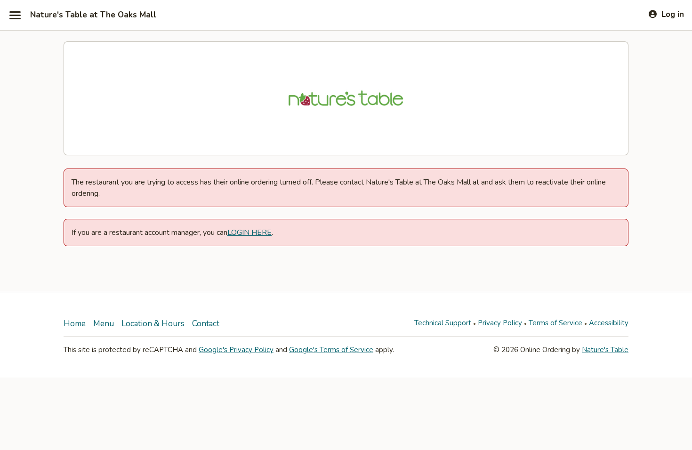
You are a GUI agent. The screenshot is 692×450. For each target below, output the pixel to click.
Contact (205, 323)
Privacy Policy (500, 323)
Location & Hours (153, 323)
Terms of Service (555, 323)
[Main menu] (15, 15)
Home (75, 323)
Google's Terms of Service (331, 349)
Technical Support (442, 323)
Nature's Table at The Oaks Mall (93, 15)
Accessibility (608, 323)
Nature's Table (605, 349)
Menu (103, 323)
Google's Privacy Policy (236, 349)
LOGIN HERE (249, 232)
